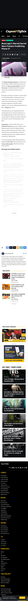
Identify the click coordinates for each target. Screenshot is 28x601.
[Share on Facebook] (5, 54)
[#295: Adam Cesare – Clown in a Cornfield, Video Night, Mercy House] (14, 335)
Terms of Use (13, 598)
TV (2, 537)
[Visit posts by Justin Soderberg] (3, 253)
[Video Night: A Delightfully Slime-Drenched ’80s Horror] (6, 296)
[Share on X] (8, 54)
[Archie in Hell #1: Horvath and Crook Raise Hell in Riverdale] (6, 287)
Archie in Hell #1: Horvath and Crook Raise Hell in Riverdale (17, 286)
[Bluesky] (26, 468)
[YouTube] (13, 468)
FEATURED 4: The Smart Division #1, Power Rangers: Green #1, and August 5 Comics (13, 394)
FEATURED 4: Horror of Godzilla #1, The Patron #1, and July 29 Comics (13, 453)
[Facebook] (9, 468)
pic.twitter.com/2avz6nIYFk (11, 202)
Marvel (4, 40)
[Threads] (24, 468)
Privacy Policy (5, 598)
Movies (3, 523)
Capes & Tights (14, 280)
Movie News (10, 40)
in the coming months (7, 144)
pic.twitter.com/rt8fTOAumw (11, 167)
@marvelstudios (19, 165)
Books (5, 376)
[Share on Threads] (10, 54)
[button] (22, 597)
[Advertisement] (14, 14)
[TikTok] (17, 468)
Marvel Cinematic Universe (11, 82)
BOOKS (3, 498)
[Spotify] (20, 468)
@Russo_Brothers (17, 152)
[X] (24, 254)
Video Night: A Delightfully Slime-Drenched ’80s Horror (18, 295)
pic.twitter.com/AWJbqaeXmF (11, 156)
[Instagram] (25, 254)
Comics (5, 389)
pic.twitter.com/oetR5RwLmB (11, 182)
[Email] (12, 54)
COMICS (3, 472)
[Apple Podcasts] (22, 468)
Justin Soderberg (6, 58)
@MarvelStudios (8, 154)
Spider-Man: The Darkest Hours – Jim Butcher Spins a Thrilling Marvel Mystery (13, 438)
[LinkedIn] (18, 468)
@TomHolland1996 (8, 165)
